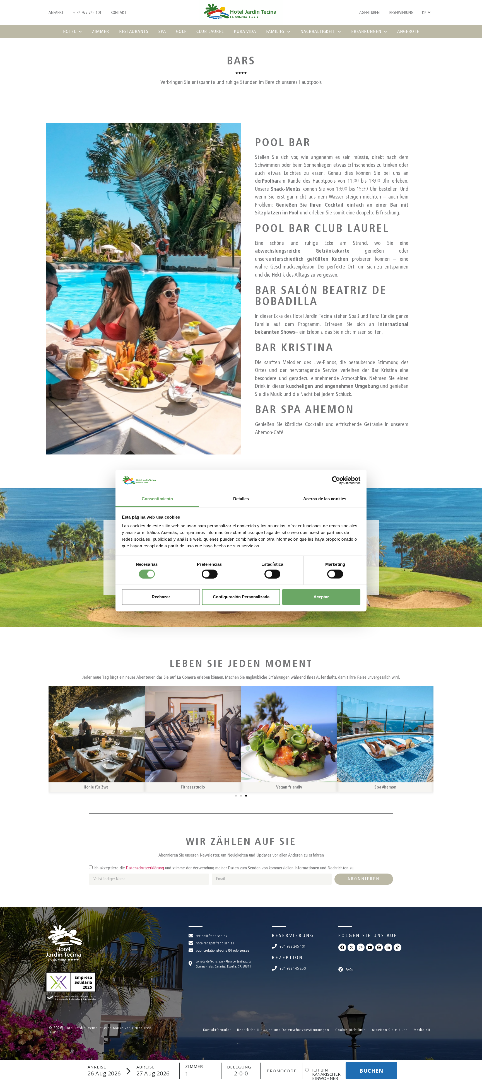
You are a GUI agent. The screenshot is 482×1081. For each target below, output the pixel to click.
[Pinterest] (379, 947)
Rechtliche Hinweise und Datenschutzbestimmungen (283, 1029)
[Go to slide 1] (236, 796)
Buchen (371, 1070)
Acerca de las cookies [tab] (324, 498)
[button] (52, 737)
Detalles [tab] (241, 498)
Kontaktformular (217, 1029)
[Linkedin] (388, 947)
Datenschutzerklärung (145, 867)
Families (275, 31)
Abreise (145, 1067)
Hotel (69, 31)
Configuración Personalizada (241, 596)
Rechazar (161, 596)
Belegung (239, 1067)
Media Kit (422, 1029)
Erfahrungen (366, 31)
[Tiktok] (397, 947)
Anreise (97, 1067)
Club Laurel (210, 31)
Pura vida (245, 31)
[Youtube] (370, 947)
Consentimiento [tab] (157, 498)
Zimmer (100, 31)
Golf (181, 31)
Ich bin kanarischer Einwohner (326, 1074)
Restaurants (133, 31)
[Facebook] (342, 947)
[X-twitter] (351, 947)
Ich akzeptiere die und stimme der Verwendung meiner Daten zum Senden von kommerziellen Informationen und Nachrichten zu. (223, 867)
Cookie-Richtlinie (350, 1029)
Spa (162, 31)
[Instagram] (361, 947)
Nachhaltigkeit (317, 31)
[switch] (210, 573)
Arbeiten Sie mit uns (390, 1029)
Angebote (408, 31)
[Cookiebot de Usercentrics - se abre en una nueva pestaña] (336, 480)
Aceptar (321, 596)
